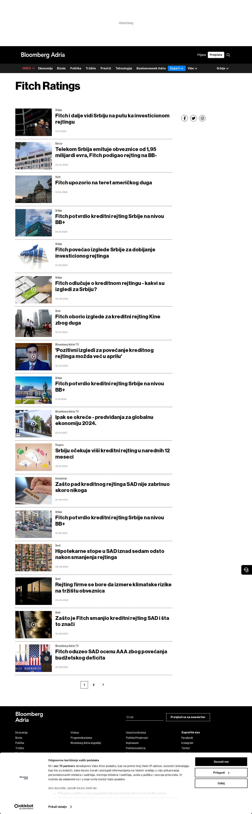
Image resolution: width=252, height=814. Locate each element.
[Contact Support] (246, 570)
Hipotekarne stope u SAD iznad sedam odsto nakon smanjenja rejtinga (109, 554)
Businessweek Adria (151, 68)
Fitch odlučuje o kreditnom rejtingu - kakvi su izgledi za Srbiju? (110, 286)
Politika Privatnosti (137, 737)
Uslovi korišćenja (136, 732)
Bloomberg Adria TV (67, 344)
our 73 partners (64, 765)
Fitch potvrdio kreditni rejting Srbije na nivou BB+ (109, 219)
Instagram (187, 742)
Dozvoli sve (221, 761)
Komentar (61, 478)
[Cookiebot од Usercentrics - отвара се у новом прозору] (24, 807)
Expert (175, 68)
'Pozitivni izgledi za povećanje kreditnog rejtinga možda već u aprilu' (104, 353)
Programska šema (81, 737)
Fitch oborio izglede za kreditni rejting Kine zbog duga (107, 320)
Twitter (185, 748)
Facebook (187, 737)
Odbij (221, 783)
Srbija (58, 110)
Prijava (201, 55)
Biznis (61, 68)
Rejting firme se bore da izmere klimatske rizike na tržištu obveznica (113, 587)
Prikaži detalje (57, 806)
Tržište (91, 68)
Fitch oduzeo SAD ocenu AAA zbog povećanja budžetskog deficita (111, 654)
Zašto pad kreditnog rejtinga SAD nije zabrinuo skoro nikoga (112, 487)
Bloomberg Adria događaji (86, 742)
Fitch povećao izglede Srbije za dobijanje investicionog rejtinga (105, 253)
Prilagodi (219, 772)
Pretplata (216, 54)
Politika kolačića (135, 748)
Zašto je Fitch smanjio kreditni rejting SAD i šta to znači (112, 621)
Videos (75, 732)
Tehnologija (123, 68)
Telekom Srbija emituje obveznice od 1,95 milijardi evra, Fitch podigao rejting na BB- (106, 152)
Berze (58, 143)
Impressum (132, 742)
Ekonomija (45, 68)
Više (191, 68)
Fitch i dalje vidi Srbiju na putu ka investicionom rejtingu (112, 119)
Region (59, 444)
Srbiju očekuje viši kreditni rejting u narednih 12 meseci (112, 454)
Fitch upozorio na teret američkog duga (103, 183)
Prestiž (106, 68)
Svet (58, 176)
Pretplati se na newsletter (188, 717)
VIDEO (26, 68)
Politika (75, 68)
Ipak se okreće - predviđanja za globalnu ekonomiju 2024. (104, 420)
